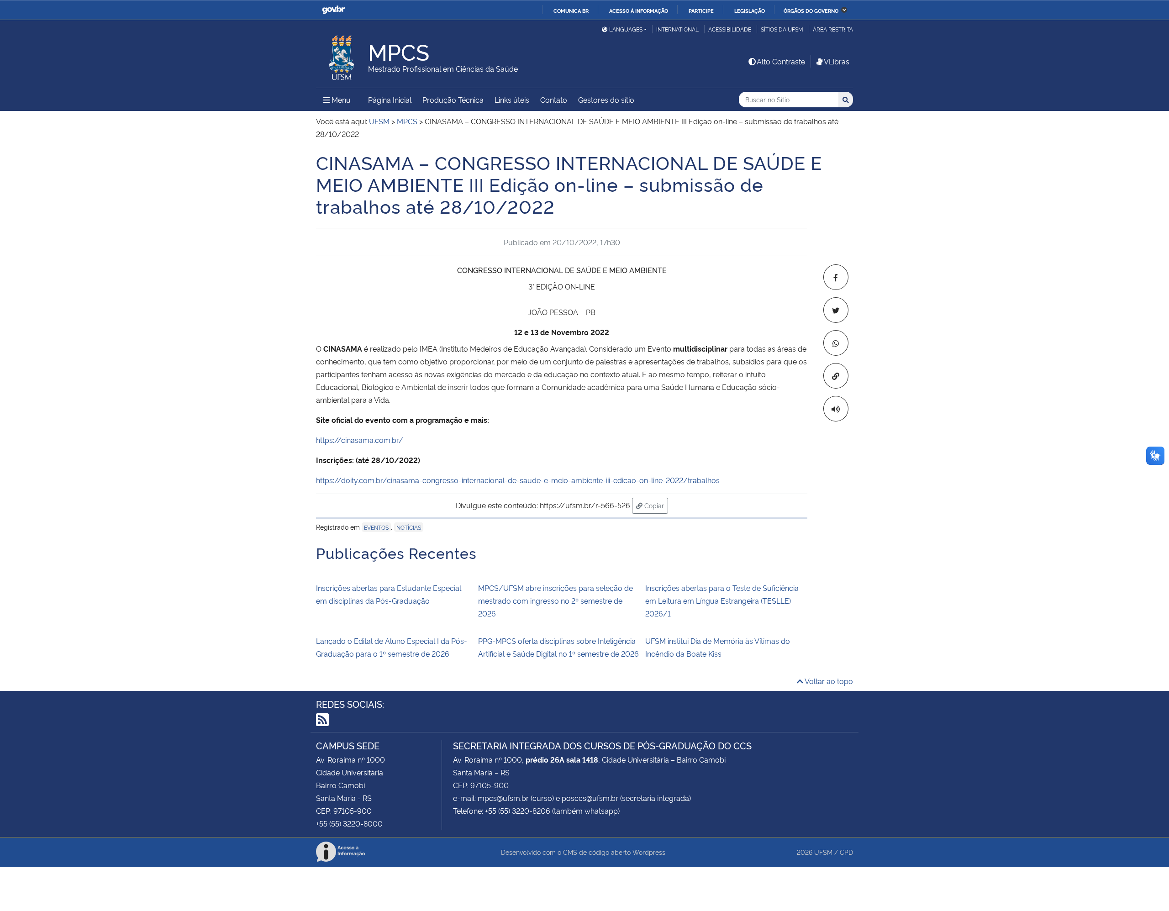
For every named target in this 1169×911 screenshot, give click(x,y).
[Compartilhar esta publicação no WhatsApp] (835, 343)
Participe (701, 10)
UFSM (823, 852)
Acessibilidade (729, 29)
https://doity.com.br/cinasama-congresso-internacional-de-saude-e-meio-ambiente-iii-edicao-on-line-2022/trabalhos (518, 480)
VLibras (836, 61)
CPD (846, 852)
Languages (625, 29)
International (677, 29)
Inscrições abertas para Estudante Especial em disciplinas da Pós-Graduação (388, 594)
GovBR (333, 9)
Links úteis (512, 100)
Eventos (376, 527)
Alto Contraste (781, 61)
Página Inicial (389, 100)
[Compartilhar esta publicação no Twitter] (835, 310)
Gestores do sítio (606, 100)
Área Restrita (833, 29)
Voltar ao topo (828, 681)
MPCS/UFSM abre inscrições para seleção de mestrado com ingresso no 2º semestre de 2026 (555, 600)
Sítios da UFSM (782, 29)
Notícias (408, 527)
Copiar (655, 505)
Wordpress (648, 852)
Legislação (749, 10)
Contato (553, 100)
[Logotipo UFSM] (342, 55)
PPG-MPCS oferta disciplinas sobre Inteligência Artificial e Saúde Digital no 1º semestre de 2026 (558, 647)
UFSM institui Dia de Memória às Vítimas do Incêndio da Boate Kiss (717, 647)
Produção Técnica (453, 100)
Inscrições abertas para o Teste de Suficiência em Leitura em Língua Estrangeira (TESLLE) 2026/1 (722, 600)
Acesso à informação (638, 10)
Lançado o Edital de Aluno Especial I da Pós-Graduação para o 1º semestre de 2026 (391, 647)
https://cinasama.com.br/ (359, 440)
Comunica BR (571, 10)
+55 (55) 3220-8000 (349, 823)
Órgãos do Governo (811, 10)
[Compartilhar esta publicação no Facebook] (835, 277)
